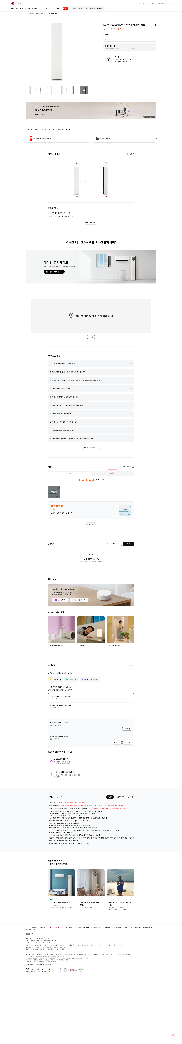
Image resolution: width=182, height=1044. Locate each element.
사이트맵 (28, 927)
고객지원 (30, 8)
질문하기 (110, 544)
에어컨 (47, 13)
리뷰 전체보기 (90, 525)
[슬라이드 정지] (144, 117)
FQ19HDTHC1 (54, 13)
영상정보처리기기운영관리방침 (82, 927)
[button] (91, 337)
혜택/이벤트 (38, 8)
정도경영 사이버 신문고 (148, 927)
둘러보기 (63, 600)
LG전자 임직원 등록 (96, 927)
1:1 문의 (47, 938)
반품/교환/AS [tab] (120, 797)
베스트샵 (51, 8)
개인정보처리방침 (54, 927)
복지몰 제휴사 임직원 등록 (122, 927)
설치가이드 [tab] (34, 129)
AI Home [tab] (59, 129)
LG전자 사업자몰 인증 (135, 927)
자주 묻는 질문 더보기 (90, 447)
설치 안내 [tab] (130, 797)
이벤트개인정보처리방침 (66, 927)
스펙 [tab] (27, 129)
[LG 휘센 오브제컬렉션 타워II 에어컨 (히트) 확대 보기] (57, 52)
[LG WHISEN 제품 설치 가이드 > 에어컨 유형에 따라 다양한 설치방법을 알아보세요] (91, 266)
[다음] (154, 117)
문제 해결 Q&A (57, 679)
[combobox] (91, 714)
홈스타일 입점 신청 (30, 930)
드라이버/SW (72, 679)
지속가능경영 (161, 3)
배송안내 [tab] (110, 797)
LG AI (57, 8)
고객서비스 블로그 (40, 965)
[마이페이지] (143, 3)
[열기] (70, 687)
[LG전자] (16, 3)
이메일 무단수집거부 (43, 927)
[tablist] (91, 473)
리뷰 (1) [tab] (43, 129)
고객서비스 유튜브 (30, 965)
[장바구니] (147, 3)
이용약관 (34, 927)
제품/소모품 (14, 8)
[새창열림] (74, 8)
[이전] (152, 117)
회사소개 (153, 3)
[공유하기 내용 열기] (155, 25)
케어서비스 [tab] (112, 473)
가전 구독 (23, 8)
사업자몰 (168, 3)
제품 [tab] (69, 474)
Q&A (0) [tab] (51, 129)
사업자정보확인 (58, 954)
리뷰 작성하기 (127, 467)
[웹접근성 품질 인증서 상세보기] (81, 969)
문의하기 (128, 544)
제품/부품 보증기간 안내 (91, 679)
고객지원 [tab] (68, 129)
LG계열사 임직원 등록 (108, 927)
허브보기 (83, 600)
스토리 (45, 8)
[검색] (139, 3)
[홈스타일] (64, 8)
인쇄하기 (132, 154)
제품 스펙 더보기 (90, 222)
